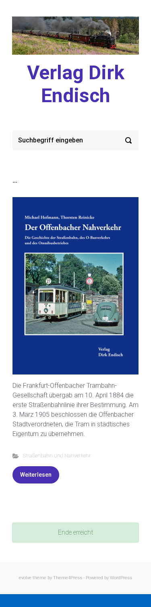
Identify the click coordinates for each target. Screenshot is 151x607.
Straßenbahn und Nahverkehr (57, 456)
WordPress (121, 577)
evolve (25, 577)
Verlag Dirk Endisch (75, 84)
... (14, 180)
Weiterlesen (36, 474)
